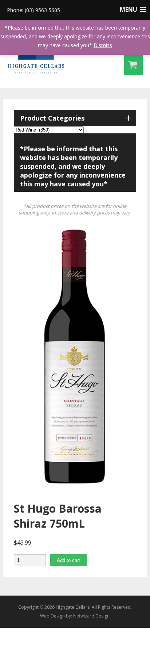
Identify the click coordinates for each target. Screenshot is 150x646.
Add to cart (68, 560)
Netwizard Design (91, 616)
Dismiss (103, 45)
